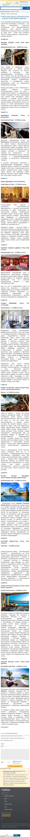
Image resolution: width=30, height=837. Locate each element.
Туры (5, 801)
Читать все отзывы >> (9, 785)
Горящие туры (8, 804)
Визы (5, 798)
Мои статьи (14, 13)
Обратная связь (24, 4)
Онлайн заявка (8, 809)
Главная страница (5, 11)
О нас (5, 806)
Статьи (8, 13)
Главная (3, 13)
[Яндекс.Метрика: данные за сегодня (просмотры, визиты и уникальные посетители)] (9, 835)
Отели (12, 738)
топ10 (15, 738)
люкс (18, 738)
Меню (28, 8)
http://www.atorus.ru (12, 733)
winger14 (16, 735)
